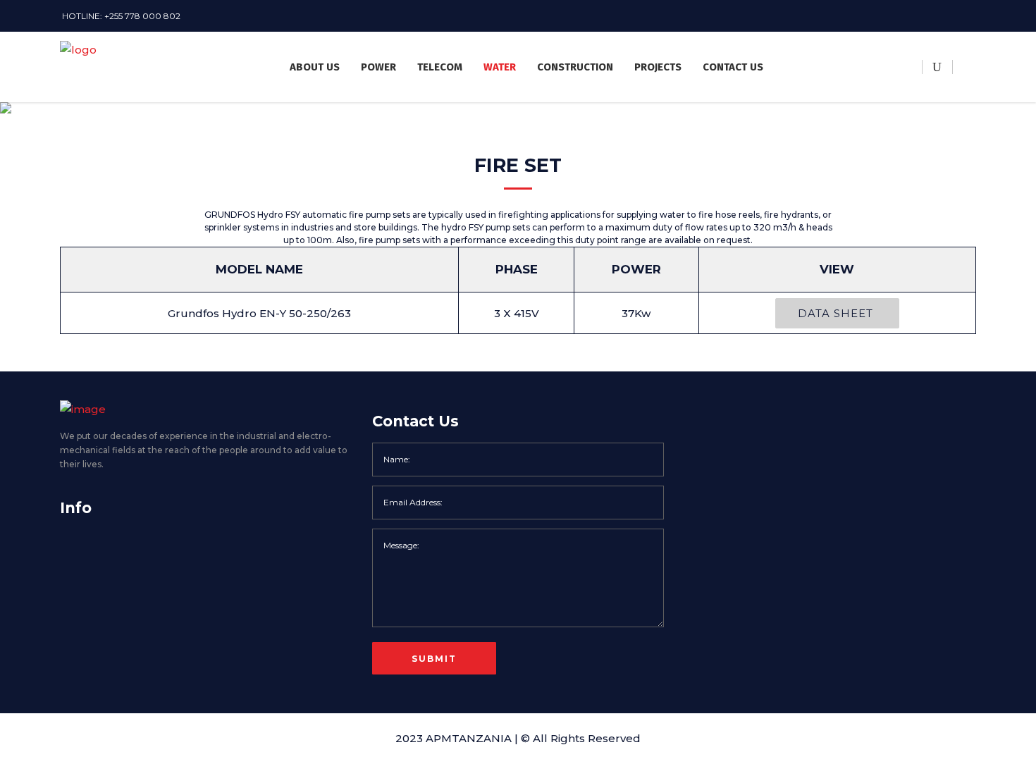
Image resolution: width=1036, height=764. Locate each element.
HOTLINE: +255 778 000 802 (121, 16)
